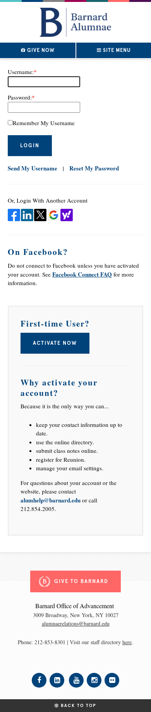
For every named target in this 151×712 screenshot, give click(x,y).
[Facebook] (39, 680)
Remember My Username (44, 123)
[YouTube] (76, 680)
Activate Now (55, 343)
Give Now (40, 50)
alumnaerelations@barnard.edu (76, 623)
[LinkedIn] (57, 680)
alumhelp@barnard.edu (51, 500)
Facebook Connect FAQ (82, 274)
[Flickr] (112, 680)
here (127, 642)
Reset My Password (94, 168)
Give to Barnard (81, 581)
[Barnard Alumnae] (75, 20)
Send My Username (32, 168)
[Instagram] (94, 680)
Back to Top (77, 705)
